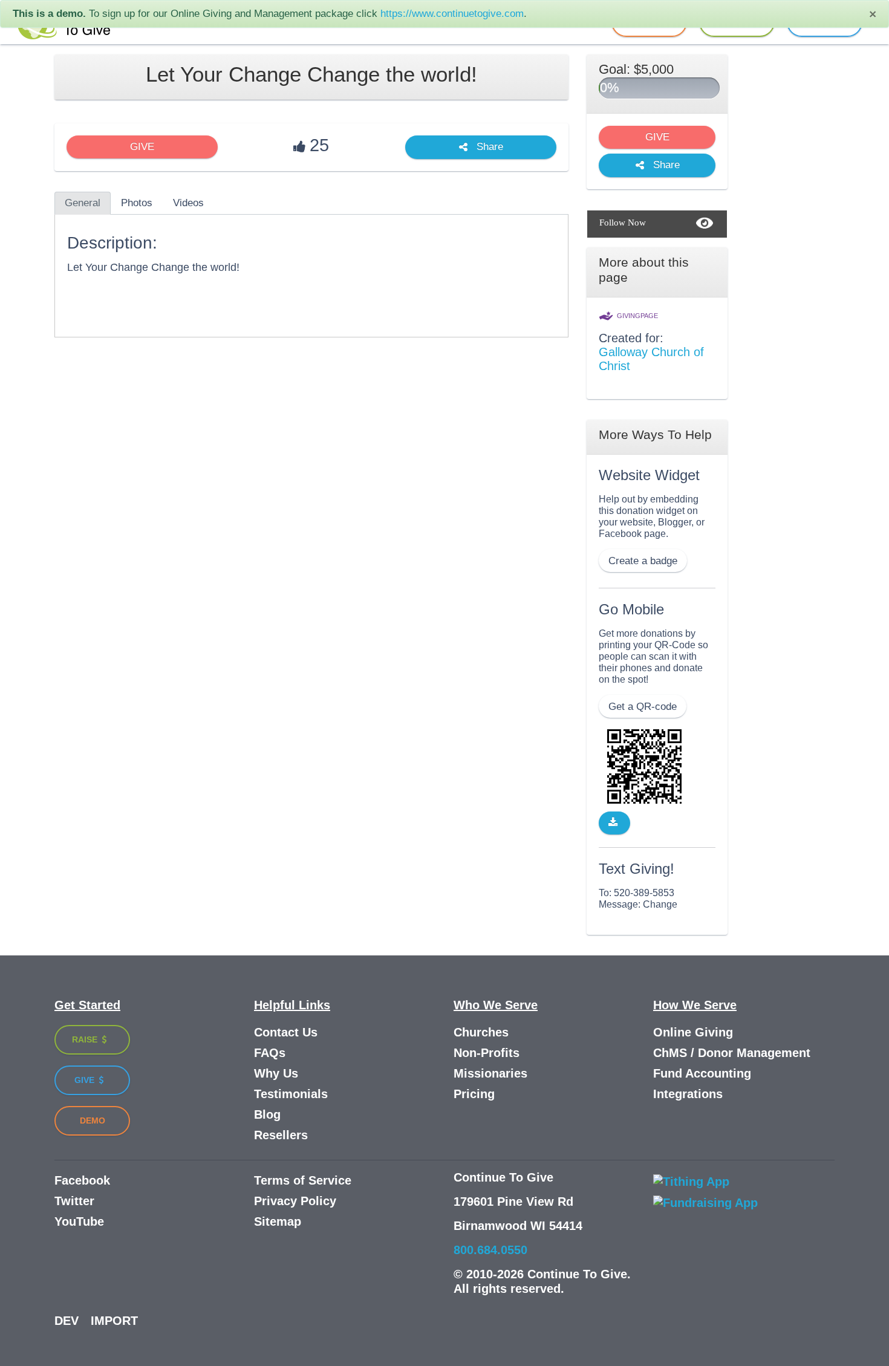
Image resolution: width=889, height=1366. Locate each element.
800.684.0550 (490, 1250)
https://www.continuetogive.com (452, 13)
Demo (92, 1120)
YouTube (79, 1221)
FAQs (269, 1052)
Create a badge (642, 561)
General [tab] (82, 203)
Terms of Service (302, 1180)
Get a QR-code (642, 706)
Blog (267, 1114)
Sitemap (277, 1221)
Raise (86, 1039)
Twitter (74, 1201)
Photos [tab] (136, 203)
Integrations (688, 1094)
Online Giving (693, 1032)
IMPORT (114, 1320)
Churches (481, 1032)
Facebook (82, 1180)
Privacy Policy (295, 1201)
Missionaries (490, 1073)
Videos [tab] (188, 203)
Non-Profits (486, 1052)
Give (85, 1080)
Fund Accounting (702, 1073)
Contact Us (286, 1032)
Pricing (474, 1094)
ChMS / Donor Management (731, 1052)
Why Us (276, 1073)
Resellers (281, 1135)
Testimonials (291, 1094)
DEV (66, 1320)
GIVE (142, 146)
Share (488, 147)
